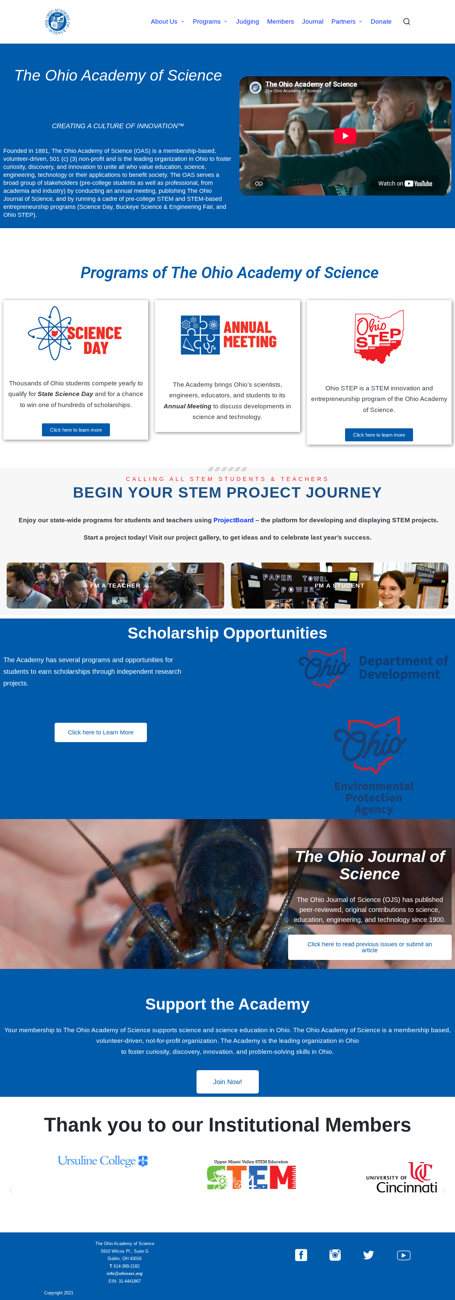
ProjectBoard (234, 520)
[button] (11, 1190)
